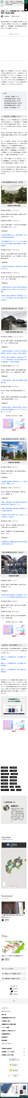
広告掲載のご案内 (6, 1021)
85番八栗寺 (13, 780)
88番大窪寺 (5, 786)
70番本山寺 (5, 770)
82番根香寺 (13, 777)
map (11, 216)
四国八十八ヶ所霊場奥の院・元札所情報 (12, 663)
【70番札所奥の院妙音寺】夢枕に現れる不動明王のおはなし (13, 916)
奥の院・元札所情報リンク (11, 107)
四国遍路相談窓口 (6, 1034)
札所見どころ (5, 790)
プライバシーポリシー (7, 1043)
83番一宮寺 (5, 780)
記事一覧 (4, 1014)
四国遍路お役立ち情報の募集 (9, 1024)
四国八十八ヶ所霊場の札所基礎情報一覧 (12, 956)
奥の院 (18, 786)
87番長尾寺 (13, 783)
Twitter (15, 991)
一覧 (24, 663)
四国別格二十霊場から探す (12, 978)
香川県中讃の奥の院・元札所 (12, 101)
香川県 (19, 790)
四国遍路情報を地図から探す (9, 1017)
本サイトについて (6, 1011)
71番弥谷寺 (13, 770)
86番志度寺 (5, 783)
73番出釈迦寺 (5, 774)
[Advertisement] (14, 48)
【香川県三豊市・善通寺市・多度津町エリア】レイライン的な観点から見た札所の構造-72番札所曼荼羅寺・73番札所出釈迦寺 (14, 359)
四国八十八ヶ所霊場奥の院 (16, 1)
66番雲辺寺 (5, 767)
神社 (13, 790)
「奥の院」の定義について (11, 96)
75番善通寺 (14, 774)
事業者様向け (5, 1037)
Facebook (15, 989)
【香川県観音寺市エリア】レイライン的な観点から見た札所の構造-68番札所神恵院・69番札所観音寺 (14, 243)
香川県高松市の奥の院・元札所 (13, 103)
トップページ (5, 1008)
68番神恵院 (13, 767)
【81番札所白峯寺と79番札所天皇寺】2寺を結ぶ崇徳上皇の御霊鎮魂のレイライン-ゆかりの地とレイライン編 (14, 409)
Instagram (15, 994)
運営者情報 (4, 1040)
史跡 (12, 786)
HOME (6, 1)
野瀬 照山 (7, 919)
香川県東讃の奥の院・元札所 (12, 105)
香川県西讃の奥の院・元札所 (12, 99)
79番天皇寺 (5, 777)
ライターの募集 (5, 1027)
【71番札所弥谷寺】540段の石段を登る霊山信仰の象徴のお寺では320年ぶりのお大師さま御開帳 (14, 289)
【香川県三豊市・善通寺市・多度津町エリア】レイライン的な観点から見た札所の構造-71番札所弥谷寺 (14, 298)
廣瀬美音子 (7, 16)
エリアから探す (9, 969)
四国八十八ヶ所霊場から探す (13, 974)
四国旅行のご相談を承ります (9, 1030)
